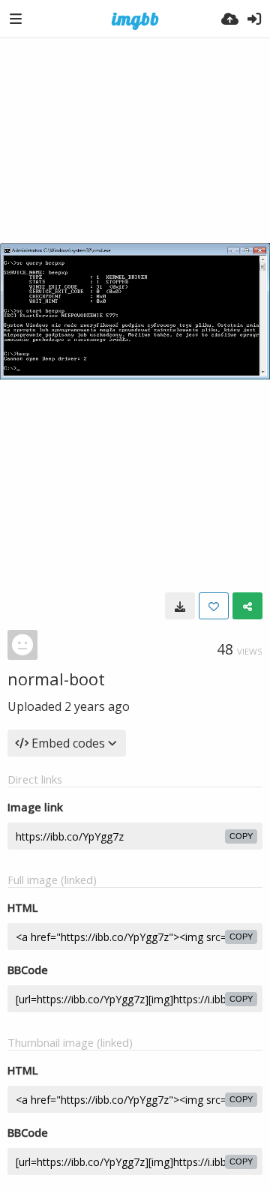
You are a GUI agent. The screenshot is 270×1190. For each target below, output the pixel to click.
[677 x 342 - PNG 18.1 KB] (180, 605)
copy (241, 836)
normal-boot (56, 678)
